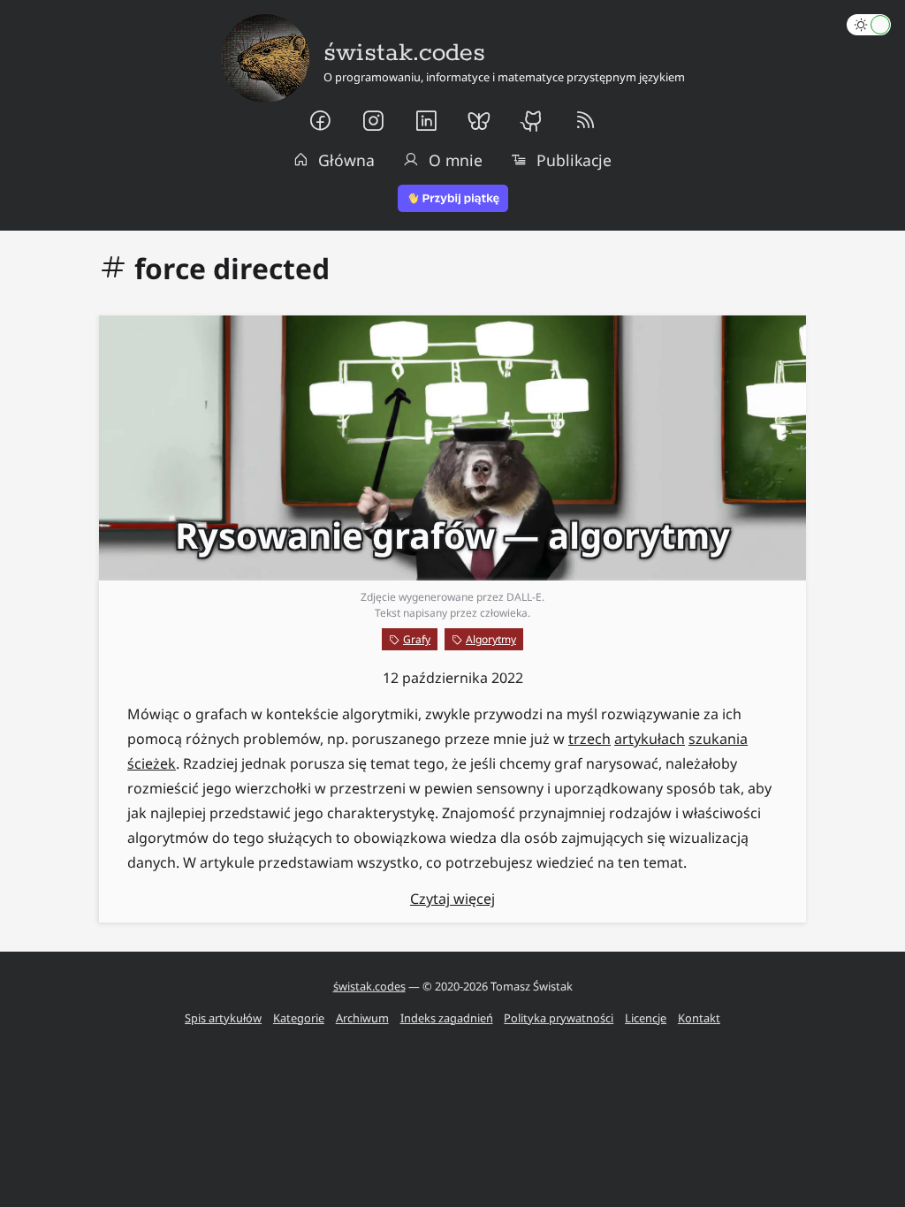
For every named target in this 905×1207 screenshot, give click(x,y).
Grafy (416, 639)
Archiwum (362, 1018)
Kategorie (298, 1018)
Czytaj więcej (452, 898)
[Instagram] (373, 121)
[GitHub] (532, 121)
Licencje (645, 1018)
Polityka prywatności (558, 1018)
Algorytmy (491, 639)
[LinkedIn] (426, 121)
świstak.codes (369, 986)
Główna (346, 160)
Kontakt (699, 1018)
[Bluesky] (479, 121)
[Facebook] (320, 121)
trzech (589, 738)
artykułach (649, 738)
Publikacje (574, 160)
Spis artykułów (223, 1018)
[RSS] (585, 121)
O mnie (456, 160)
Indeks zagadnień (446, 1018)
